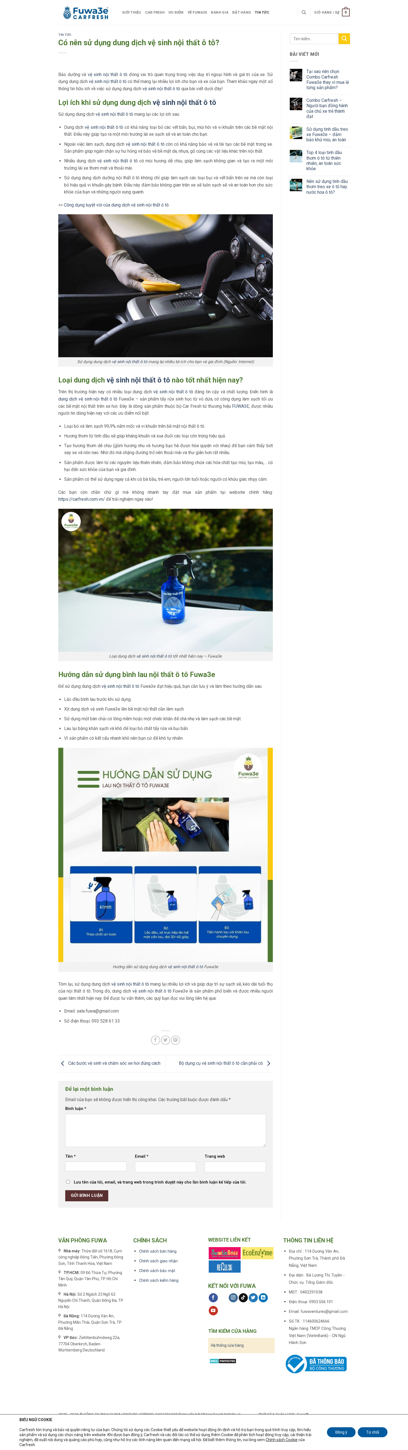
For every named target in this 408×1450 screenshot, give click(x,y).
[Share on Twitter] (165, 1040)
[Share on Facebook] (155, 1040)
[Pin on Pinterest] (175, 1040)
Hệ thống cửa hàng (227, 1345)
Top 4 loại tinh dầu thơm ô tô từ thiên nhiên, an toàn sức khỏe (324, 160)
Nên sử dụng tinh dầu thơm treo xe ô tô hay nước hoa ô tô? (326, 187)
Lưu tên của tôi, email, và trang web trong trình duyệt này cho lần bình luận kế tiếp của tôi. (160, 1182)
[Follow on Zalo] (223, 1298)
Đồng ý (341, 1432)
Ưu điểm (176, 12)
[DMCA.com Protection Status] (223, 1360)
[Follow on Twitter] (253, 1298)
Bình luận (75, 1108)
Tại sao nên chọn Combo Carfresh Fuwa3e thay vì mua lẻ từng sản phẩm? (327, 79)
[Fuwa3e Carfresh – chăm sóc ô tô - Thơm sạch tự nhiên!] (86, 12)
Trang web (215, 1156)
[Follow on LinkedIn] (263, 1298)
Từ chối (372, 1432)
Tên (70, 1156)
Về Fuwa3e (197, 12)
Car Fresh (155, 12)
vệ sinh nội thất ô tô (108, 74)
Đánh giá (219, 12)
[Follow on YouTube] (213, 1310)
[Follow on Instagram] (233, 1298)
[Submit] (344, 38)
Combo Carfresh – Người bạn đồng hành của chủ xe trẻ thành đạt (326, 108)
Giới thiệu (131, 12)
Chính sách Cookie (282, 1440)
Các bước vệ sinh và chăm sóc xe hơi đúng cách (113, 1063)
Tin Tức (262, 12)
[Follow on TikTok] (243, 1298)
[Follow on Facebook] (213, 1298)
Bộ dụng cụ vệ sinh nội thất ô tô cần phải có (221, 1063)
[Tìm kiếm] (304, 12)
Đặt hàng (241, 12)
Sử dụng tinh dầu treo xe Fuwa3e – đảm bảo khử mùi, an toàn (327, 134)
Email (141, 1156)
